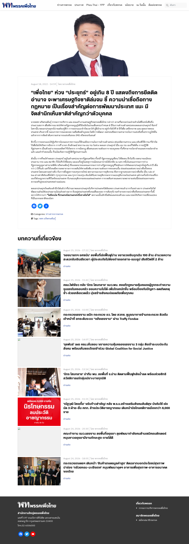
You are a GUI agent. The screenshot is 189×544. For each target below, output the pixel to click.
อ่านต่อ (66, 266)
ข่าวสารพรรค (64, 5)
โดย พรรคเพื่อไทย (66, 84)
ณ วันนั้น (141, 5)
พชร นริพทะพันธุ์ (47, 219)
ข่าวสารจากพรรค (54, 214)
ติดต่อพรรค (155, 5)
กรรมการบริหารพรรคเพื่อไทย (153, 508)
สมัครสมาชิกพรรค (148, 520)
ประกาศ (79, 5)
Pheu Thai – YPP (95, 5)
